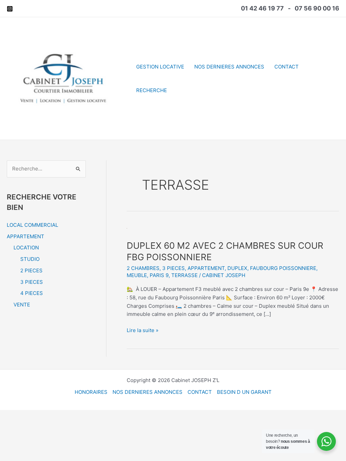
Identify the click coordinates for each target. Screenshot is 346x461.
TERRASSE (184, 275)
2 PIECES (31, 270)
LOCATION (26, 247)
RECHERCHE (151, 90)
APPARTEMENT (25, 236)
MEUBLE (137, 275)
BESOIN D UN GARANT (244, 392)
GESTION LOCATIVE (160, 66)
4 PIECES (31, 293)
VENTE (22, 304)
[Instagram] (10, 9)
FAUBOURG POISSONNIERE (283, 268)
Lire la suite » (142, 331)
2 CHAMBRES (143, 268)
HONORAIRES (91, 392)
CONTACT (286, 66)
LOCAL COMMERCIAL (32, 225)
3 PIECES (31, 282)
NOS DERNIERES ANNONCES (229, 66)
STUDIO (30, 259)
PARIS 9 (159, 275)
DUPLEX (237, 268)
